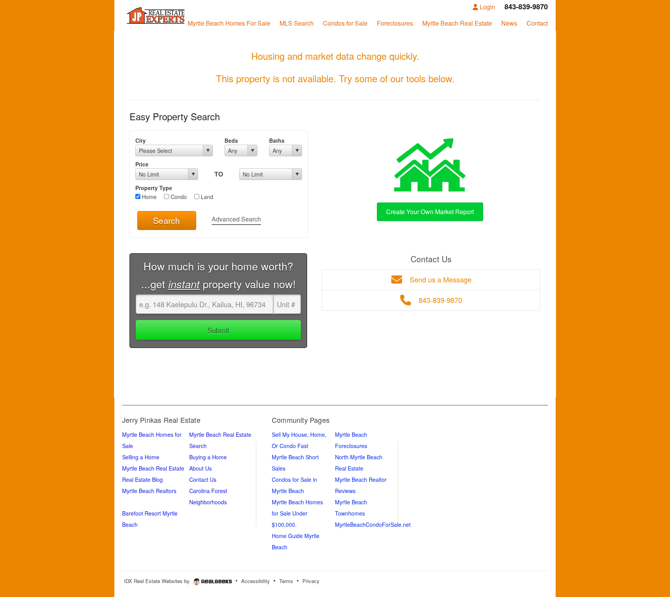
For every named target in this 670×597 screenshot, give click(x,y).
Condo (178, 197)
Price (142, 164)
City (140, 140)
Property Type (153, 188)
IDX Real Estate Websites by (157, 581)
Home (148, 197)
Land (206, 197)
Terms (286, 581)
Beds (231, 140)
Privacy (310, 581)
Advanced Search (236, 219)
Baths (277, 140)
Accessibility (255, 581)
